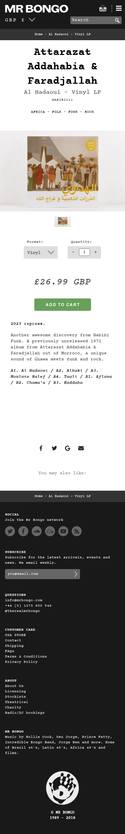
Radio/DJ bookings (25, 712)
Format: (35, 242)
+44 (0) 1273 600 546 (28, 605)
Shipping (14, 645)
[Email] (81, 448)
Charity (13, 707)
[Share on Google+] (68, 448)
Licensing (15, 691)
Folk (56, 112)
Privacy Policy (21, 662)
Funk (73, 112)
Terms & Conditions (26, 656)
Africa (38, 112)
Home (39, 34)
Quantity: (81, 242)
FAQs (9, 651)
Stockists (15, 696)
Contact (13, 640)
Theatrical (16, 702)
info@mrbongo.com (23, 600)
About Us (14, 686)
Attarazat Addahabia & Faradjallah (62, 66)
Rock (89, 112)
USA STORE (15, 635)
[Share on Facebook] (41, 448)
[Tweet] (54, 448)
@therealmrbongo (22, 611)
